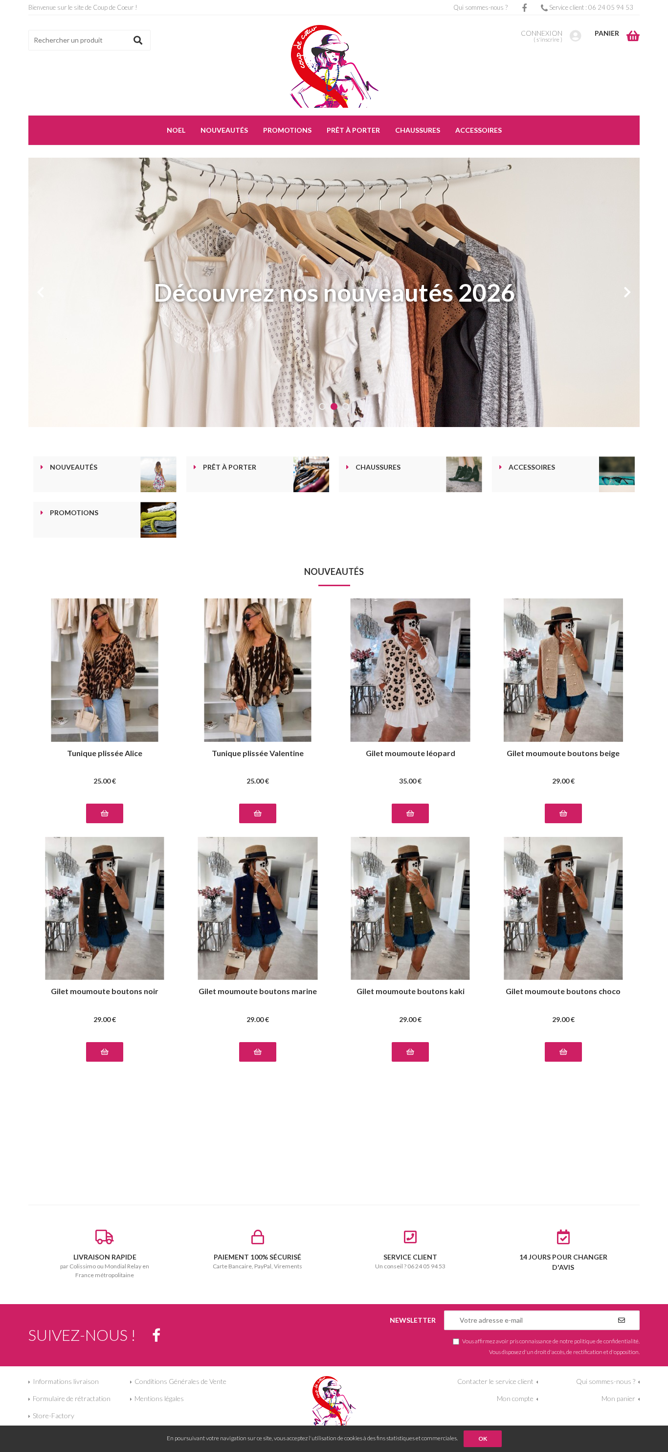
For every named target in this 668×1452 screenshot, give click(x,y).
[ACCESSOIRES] (617, 474)
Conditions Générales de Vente (180, 1381)
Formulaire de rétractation (72, 1398)
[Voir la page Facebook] (156, 1335)
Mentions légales (159, 1398)
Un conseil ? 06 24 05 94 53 (410, 1261)
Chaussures (378, 467)
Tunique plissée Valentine (258, 753)
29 (563, 781)
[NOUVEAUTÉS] (158, 474)
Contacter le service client (495, 1381)
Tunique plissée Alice (104, 753)
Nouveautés (73, 467)
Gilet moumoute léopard (410, 753)
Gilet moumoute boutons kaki (410, 991)
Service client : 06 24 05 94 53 (590, 7)
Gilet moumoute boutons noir (104, 991)
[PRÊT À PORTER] (311, 474)
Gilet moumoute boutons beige (563, 753)
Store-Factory (53, 1415)
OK (482, 1438)
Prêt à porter (229, 467)
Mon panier (618, 1398)
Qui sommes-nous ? (480, 7)
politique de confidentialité (606, 1340)
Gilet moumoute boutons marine (258, 991)
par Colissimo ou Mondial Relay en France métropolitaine (104, 1266)
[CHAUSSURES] (464, 474)
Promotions (74, 512)
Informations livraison (66, 1381)
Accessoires (532, 467)
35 (410, 781)
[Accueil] (334, 66)
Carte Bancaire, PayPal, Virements (257, 1261)
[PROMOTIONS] (158, 520)
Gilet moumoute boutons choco (563, 991)
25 (104, 781)
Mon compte (515, 1398)
